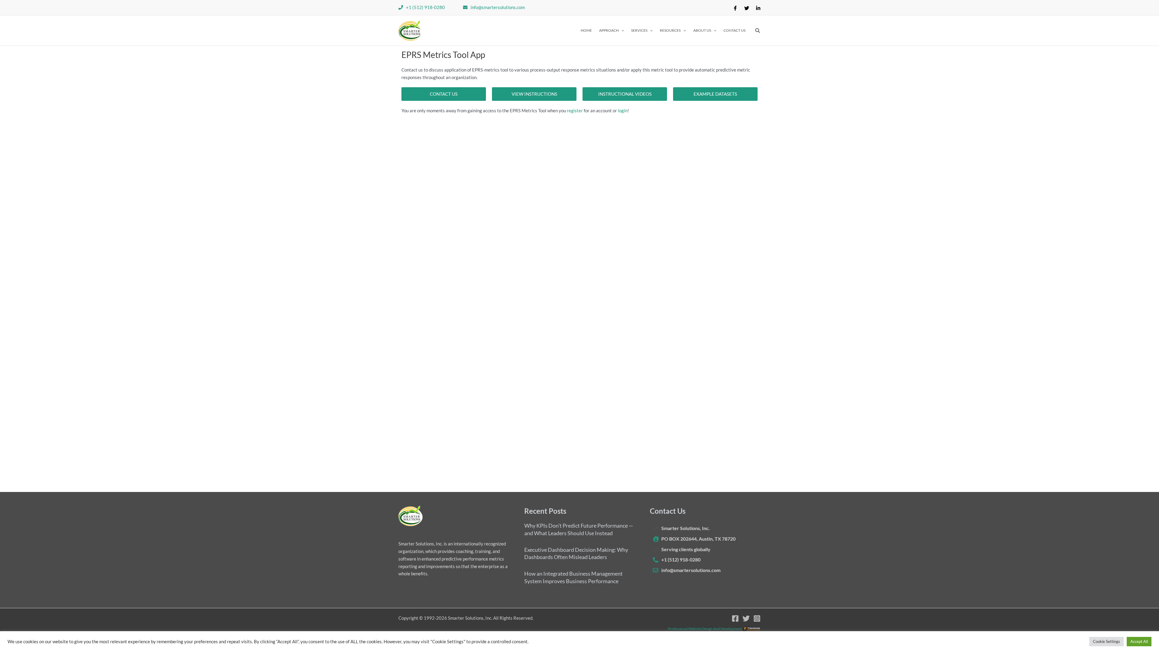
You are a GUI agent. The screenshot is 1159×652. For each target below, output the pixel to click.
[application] (621, 30)
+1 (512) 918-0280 (425, 7)
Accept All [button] (1139, 641)
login (622, 110)
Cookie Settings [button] (1106, 641)
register (575, 110)
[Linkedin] (758, 8)
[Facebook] (735, 8)
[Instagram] (757, 618)
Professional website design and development (705, 628)
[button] (611, 30)
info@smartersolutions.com (498, 7)
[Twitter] (746, 8)
